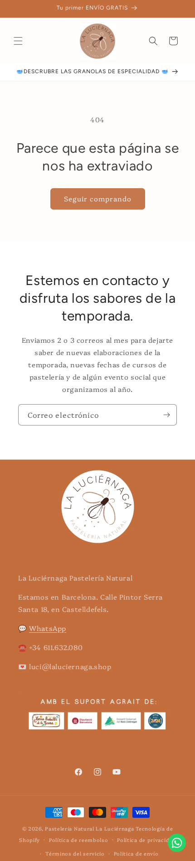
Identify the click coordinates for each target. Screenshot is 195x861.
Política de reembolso (78, 839)
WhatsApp (47, 628)
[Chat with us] (177, 849)
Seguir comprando (98, 198)
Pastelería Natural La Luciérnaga (90, 828)
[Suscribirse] (166, 414)
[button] (18, 41)
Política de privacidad (146, 839)
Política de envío (136, 853)
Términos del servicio (75, 853)
